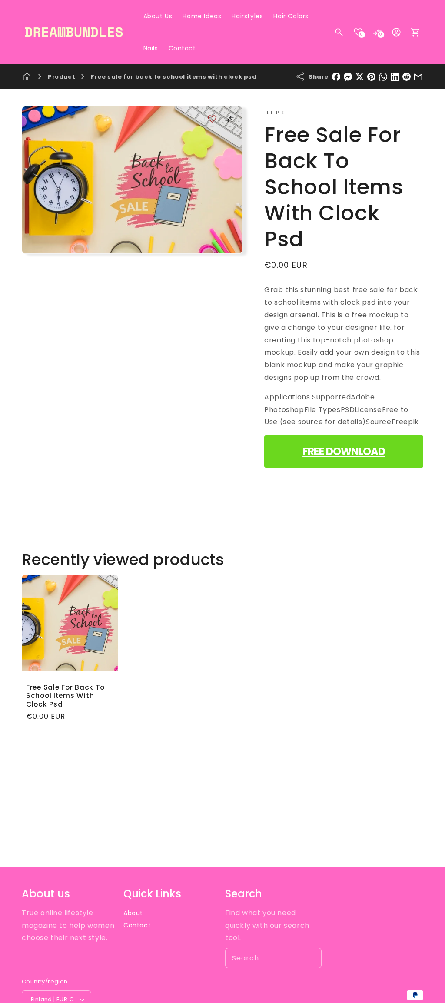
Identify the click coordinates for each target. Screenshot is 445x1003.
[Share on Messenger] (348, 77)
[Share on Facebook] (336, 77)
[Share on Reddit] (407, 77)
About (133, 913)
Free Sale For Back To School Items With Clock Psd (65, 695)
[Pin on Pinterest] (371, 77)
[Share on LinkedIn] (395, 77)
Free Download (343, 451)
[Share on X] (360, 77)
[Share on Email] (418, 77)
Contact (137, 925)
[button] (339, 32)
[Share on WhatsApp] (383, 77)
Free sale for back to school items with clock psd (173, 77)
